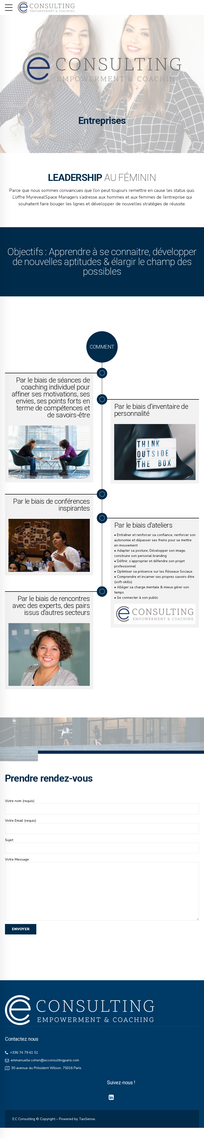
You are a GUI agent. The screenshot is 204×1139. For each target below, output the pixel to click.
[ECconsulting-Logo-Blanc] (79, 1010)
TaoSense (87, 1119)
